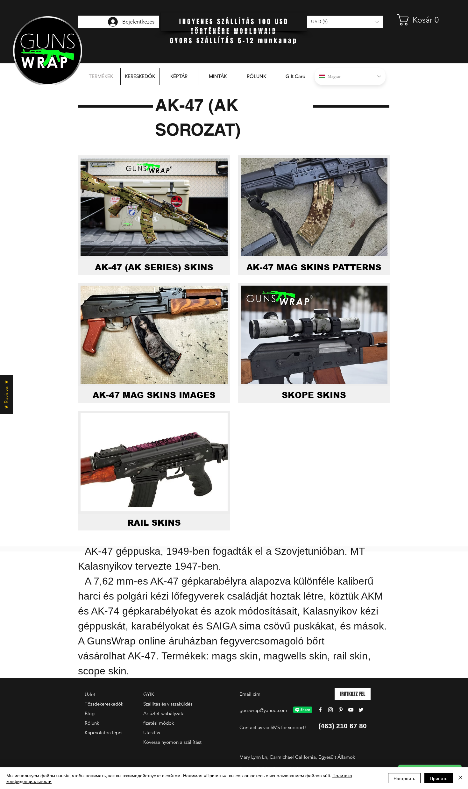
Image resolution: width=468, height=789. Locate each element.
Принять (438, 778)
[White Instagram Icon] (330, 710)
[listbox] (345, 22)
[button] (422, 19)
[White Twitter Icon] (361, 710)
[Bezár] (460, 778)
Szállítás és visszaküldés (167, 704)
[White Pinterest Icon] (340, 710)
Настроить (404, 778)
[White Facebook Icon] (320, 710)
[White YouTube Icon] (351, 710)
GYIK (148, 694)
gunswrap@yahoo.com (263, 710)
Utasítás (151, 732)
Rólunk (92, 723)
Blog (90, 713)
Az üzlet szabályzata (164, 713)
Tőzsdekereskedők (104, 704)
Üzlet (90, 694)
